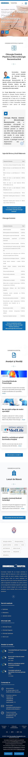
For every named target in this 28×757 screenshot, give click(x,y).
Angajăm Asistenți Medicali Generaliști (12, 499)
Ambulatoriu (5, 612)
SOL (7, 732)
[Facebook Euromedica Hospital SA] (13, 596)
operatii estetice (7, 545)
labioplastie (16, 551)
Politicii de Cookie (21, 749)
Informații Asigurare (7, 630)
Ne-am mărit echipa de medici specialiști (12, 410)
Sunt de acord (8, 753)
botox (22, 545)
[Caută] (22, 3)
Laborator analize (7, 616)
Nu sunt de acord (19, 753)
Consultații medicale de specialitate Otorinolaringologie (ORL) (16, 672)
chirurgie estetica (7, 541)
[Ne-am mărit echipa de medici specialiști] (14, 402)
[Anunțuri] (3, 651)
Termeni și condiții (4, 727)
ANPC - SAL (19, 732)
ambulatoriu (6, 555)
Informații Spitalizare (8, 633)
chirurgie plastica (19, 541)
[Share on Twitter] (7, 32)
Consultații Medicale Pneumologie (9, 382)
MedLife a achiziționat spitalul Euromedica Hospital (12, 438)
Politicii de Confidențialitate (14, 747)
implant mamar (6, 551)
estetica (16, 545)
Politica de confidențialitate (14, 727)
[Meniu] (26, 3)
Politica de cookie (24, 727)
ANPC (12, 732)
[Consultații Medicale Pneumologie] (14, 374)
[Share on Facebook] (2, 32)
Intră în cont (5, 636)
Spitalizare (5, 609)
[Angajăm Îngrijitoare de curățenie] (14, 491)
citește (4, 393)
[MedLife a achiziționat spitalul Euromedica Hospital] (14, 429)
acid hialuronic (6, 548)
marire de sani (16, 548)
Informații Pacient (7, 627)
